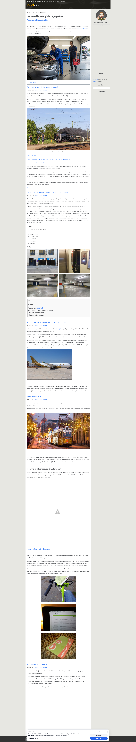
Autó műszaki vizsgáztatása (38, 20)
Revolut (95, 81)
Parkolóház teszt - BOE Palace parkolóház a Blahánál (47, 192)
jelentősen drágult (82, 29)
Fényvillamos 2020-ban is (37, 396)
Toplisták (40, 1)
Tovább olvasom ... (31, 82)
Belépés (63, 1)
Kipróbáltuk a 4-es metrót (37, 664)
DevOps (46, 1)
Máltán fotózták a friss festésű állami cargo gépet (46, 322)
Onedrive (95, 79)
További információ (33, 738)
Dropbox (95, 77)
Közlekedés (37, 23)
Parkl (46, 315)
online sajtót (58, 329)
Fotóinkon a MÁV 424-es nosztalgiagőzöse (43, 87)
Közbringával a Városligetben (38, 549)
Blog (34, 1)
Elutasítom (98, 732)
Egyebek (57, 1)
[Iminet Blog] (33, 5)
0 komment (45, 23)
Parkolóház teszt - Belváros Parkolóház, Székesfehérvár (48, 160)
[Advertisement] (101, 49)
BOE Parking (41, 308)
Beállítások (98, 735)
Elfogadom (98, 738)
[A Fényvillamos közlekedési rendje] (58, 543)
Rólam (101, 25)
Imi (41, 23)
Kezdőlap (29, 1)
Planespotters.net (37, 383)
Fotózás (51, 1)
